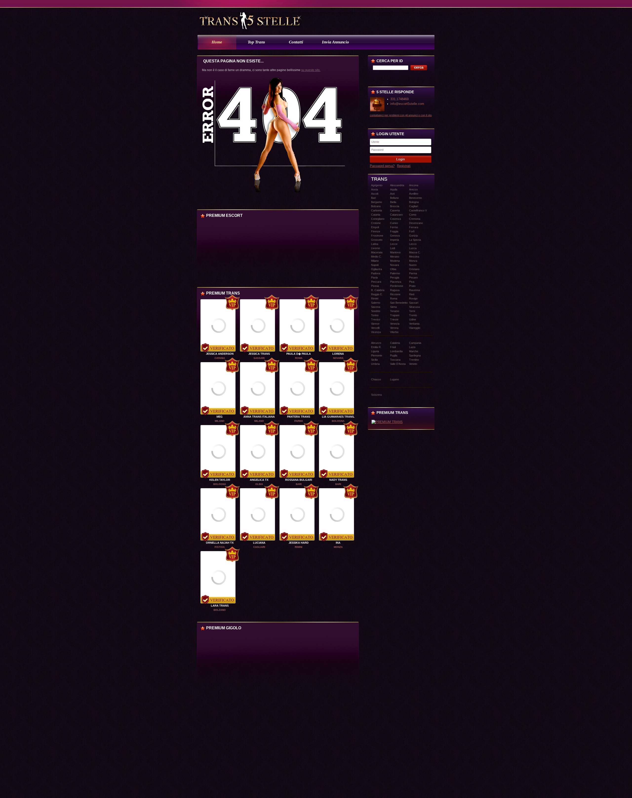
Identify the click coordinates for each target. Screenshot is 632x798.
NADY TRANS (338, 479)
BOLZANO (220, 610)
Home (217, 42)
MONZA (338, 547)
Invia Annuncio (335, 42)
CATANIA (220, 358)
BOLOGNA (338, 421)
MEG (220, 416)
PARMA (298, 421)
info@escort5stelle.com (407, 104)
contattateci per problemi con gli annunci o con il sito (401, 115)
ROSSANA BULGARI (298, 479)
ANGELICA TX (259, 479)
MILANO (219, 421)
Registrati (404, 166)
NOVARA (338, 358)
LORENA (338, 353)
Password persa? (382, 166)
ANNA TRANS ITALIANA (259, 416)
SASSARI (259, 358)
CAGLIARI (259, 547)
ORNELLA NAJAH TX (220, 542)
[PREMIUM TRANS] (387, 422)
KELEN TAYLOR (219, 479)
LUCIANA (259, 542)
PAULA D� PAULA (298, 353)
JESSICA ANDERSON (220, 353)
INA (338, 542)
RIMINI (298, 547)
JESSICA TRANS (259, 353)
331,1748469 (399, 99)
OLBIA (259, 484)
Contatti (296, 42)
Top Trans (256, 42)
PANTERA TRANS (298, 416)
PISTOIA (220, 547)
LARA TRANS (220, 605)
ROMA (298, 358)
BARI (299, 484)
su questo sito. (310, 70)
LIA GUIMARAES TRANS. (338, 416)
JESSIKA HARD (299, 542)
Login (400, 159)
